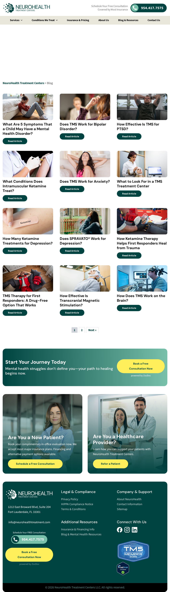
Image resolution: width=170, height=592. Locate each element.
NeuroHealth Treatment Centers (23, 83)
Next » (92, 330)
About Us (103, 20)
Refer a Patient (110, 464)
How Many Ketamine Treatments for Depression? (28, 241)
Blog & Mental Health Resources (81, 534)
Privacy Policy (69, 499)
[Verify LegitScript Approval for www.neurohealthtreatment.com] (141, 568)
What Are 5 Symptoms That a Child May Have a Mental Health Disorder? (27, 129)
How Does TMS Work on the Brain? (141, 298)
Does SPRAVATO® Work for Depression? (83, 241)
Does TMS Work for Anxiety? (85, 181)
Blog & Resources (128, 20)
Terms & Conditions (73, 509)
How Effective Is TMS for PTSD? (138, 126)
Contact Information (129, 504)
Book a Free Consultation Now (141, 366)
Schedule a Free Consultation (35, 464)
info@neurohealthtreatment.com (29, 522)
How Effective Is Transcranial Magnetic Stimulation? (80, 300)
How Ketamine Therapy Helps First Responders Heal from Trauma (142, 243)
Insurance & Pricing (78, 20)
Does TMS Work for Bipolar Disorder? (83, 126)
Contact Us (154, 20)
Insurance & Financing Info (77, 529)
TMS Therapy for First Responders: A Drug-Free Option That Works (25, 300)
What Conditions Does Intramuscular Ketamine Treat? (24, 186)
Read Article (17, 141)
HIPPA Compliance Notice (77, 504)
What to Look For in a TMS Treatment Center (139, 183)
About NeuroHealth (129, 499)
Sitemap (122, 509)
